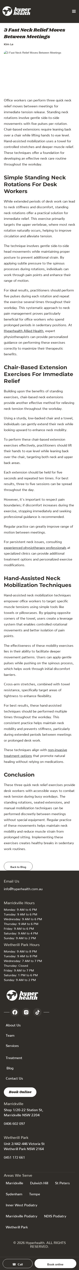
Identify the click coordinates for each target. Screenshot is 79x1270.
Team (10, 1034)
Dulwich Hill (39, 1182)
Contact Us (14, 1077)
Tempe (34, 1193)
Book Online (20, 1092)
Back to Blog (18, 866)
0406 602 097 (14, 1122)
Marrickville (14, 1182)
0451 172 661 (14, 1156)
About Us (13, 1024)
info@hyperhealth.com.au (23, 888)
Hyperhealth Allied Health (23, 330)
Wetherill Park (17, 1226)
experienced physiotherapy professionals (35, 547)
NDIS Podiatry (55, 1215)
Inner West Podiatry (21, 1204)
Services (12, 1045)
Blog (10, 1067)
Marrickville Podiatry (21, 1215)
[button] (74, 11)
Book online (55, 1263)
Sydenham (14, 1193)
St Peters (62, 1182)
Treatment (14, 1057)
